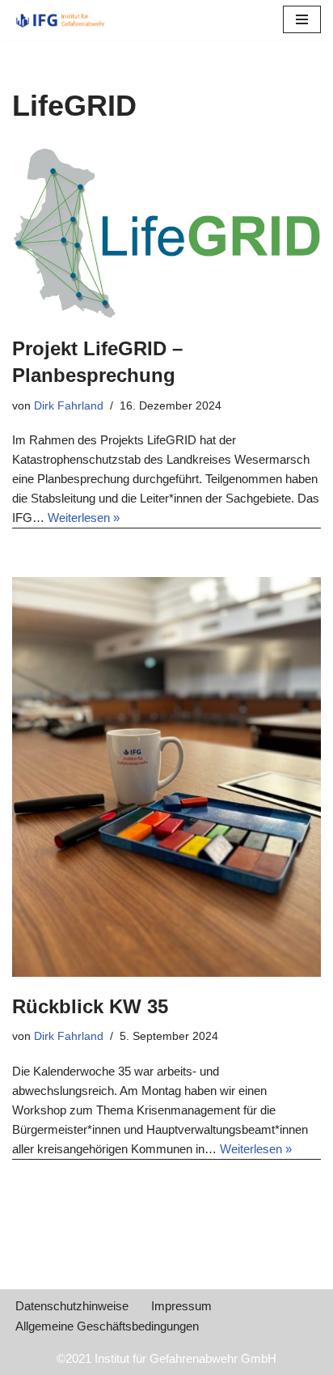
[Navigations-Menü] (302, 19)
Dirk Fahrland (68, 406)
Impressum (181, 1306)
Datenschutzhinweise (72, 1306)
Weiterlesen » (84, 517)
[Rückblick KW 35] (166, 776)
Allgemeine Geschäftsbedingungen (107, 1326)
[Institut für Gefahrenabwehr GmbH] (60, 19)
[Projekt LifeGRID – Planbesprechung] (166, 233)
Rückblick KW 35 (90, 1006)
